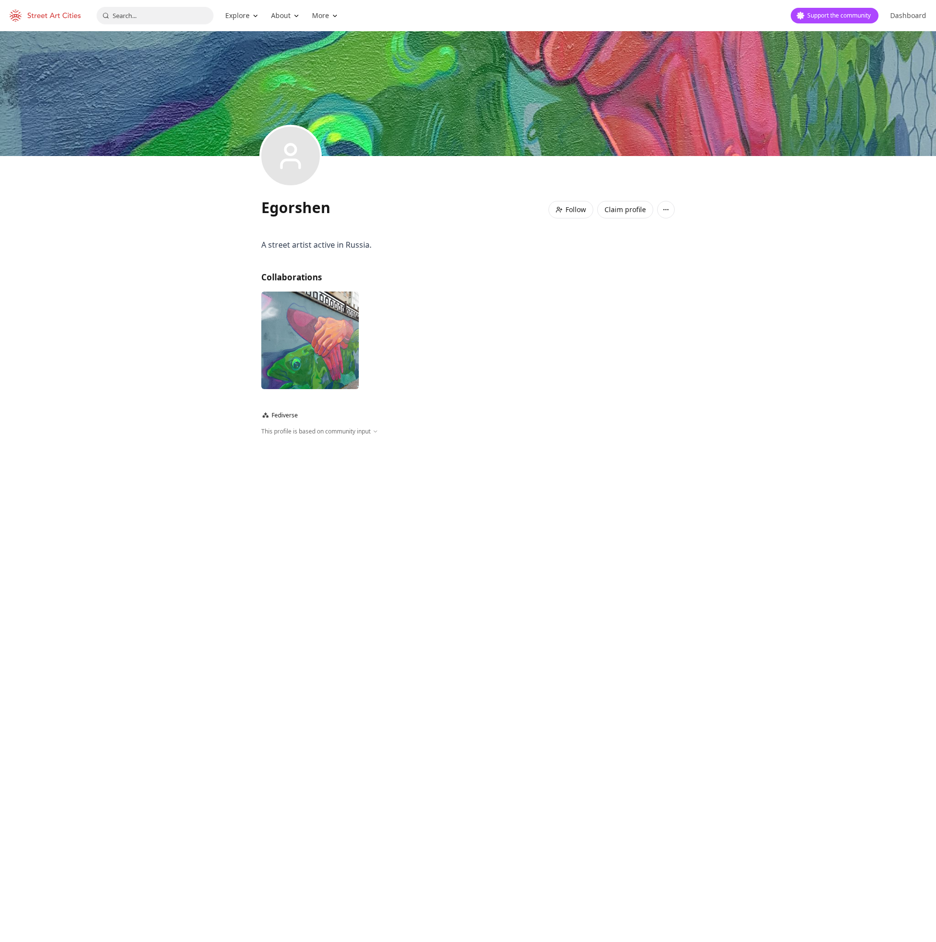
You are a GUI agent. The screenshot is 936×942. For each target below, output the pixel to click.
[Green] (310, 340)
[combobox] (155, 15)
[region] (468, 541)
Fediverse (280, 415)
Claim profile (625, 209)
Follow (576, 209)
